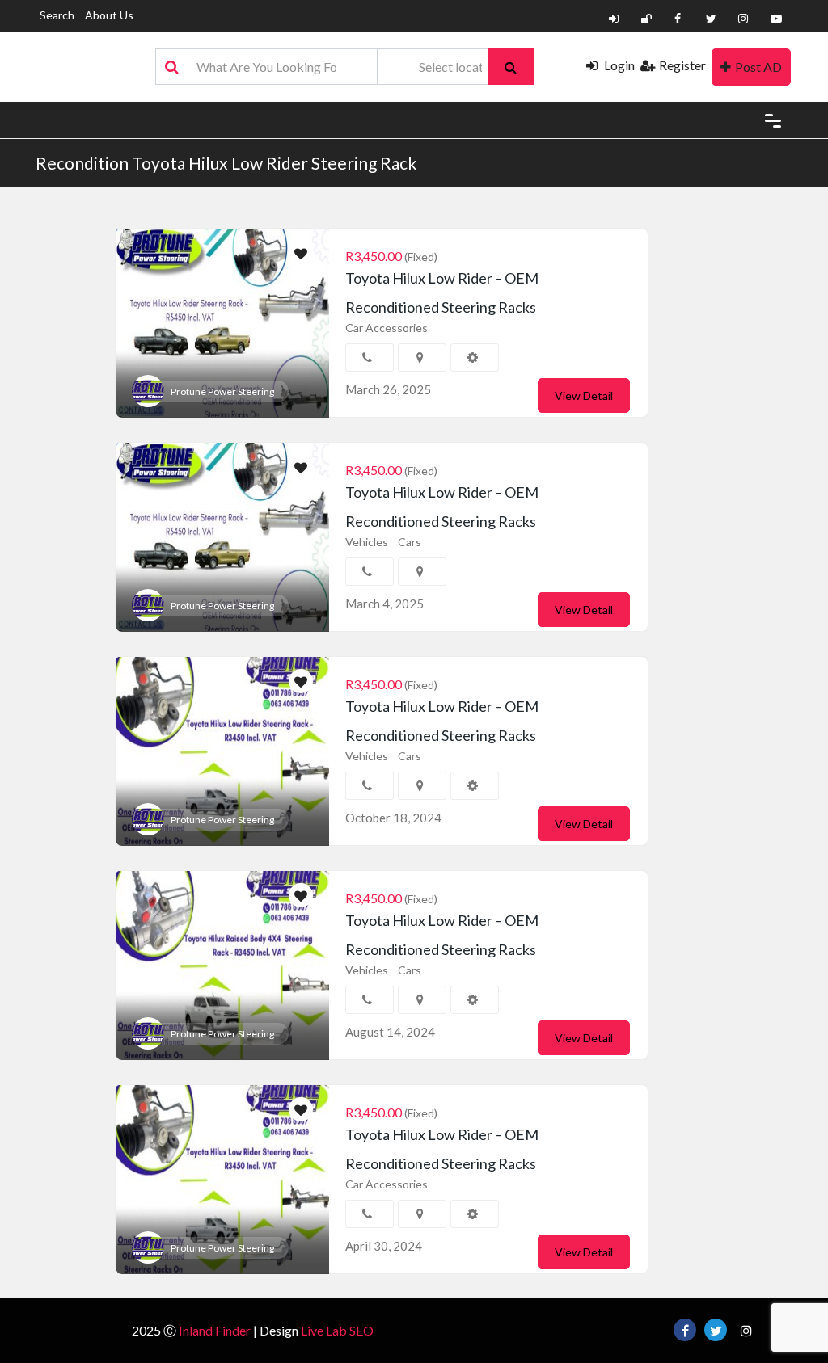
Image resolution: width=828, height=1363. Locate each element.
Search (57, 15)
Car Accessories (386, 327)
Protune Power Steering (222, 391)
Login (618, 65)
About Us (109, 15)
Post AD (758, 66)
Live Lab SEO (337, 1330)
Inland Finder (215, 1330)
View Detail (584, 395)
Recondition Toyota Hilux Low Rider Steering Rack (226, 163)
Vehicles (366, 542)
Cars (409, 542)
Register (682, 65)
